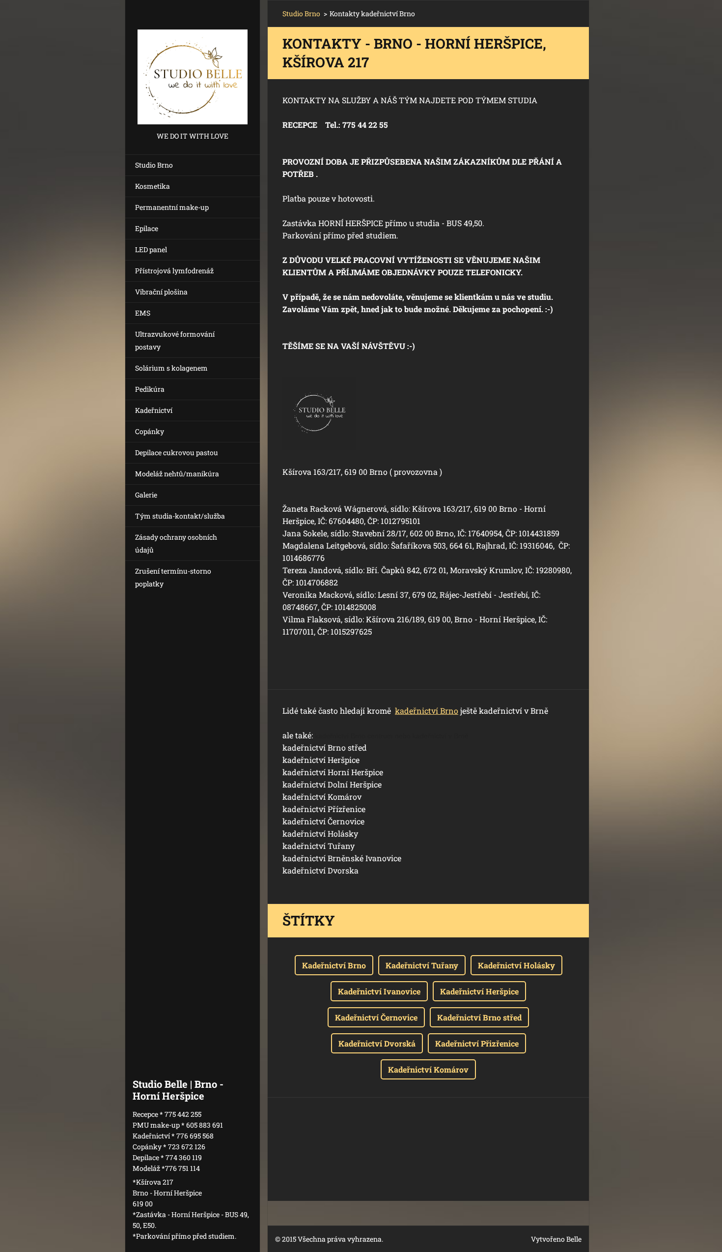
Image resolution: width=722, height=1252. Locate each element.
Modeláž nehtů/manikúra (177, 473)
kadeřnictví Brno (426, 710)
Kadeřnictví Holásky (516, 965)
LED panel (151, 249)
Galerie (146, 494)
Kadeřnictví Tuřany (422, 965)
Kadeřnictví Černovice (376, 1017)
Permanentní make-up (172, 207)
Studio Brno (154, 165)
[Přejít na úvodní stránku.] (192, 65)
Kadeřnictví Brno (334, 965)
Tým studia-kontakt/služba (180, 516)
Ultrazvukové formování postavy (175, 340)
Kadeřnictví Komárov (428, 1069)
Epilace (146, 228)
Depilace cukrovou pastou (176, 452)
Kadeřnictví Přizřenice (477, 1043)
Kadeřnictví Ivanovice (379, 991)
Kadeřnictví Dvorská (377, 1043)
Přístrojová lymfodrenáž (174, 270)
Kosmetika (152, 186)
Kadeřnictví (153, 410)
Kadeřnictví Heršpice (479, 991)
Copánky (149, 431)
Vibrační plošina (161, 291)
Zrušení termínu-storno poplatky (173, 577)
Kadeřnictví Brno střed (479, 1017)
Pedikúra (150, 389)
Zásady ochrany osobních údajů (176, 543)
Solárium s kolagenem (171, 368)
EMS (142, 313)
